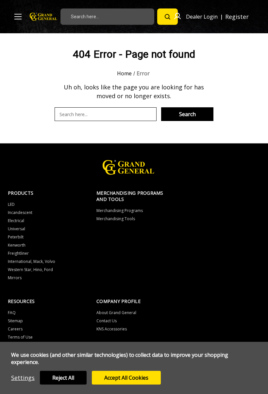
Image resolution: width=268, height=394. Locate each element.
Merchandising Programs (119, 210)
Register (237, 17)
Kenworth (16, 245)
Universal (16, 229)
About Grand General (116, 312)
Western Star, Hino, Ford (30, 269)
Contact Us (106, 321)
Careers (15, 329)
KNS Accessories (111, 329)
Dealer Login (202, 16)
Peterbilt (16, 237)
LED (11, 204)
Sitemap (15, 321)
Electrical (16, 220)
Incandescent (20, 212)
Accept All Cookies (126, 377)
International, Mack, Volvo (31, 261)
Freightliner (18, 253)
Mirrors (15, 277)
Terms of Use (20, 337)
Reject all (63, 377)
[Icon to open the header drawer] (18, 17)
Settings (23, 378)
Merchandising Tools (115, 218)
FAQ (12, 312)
